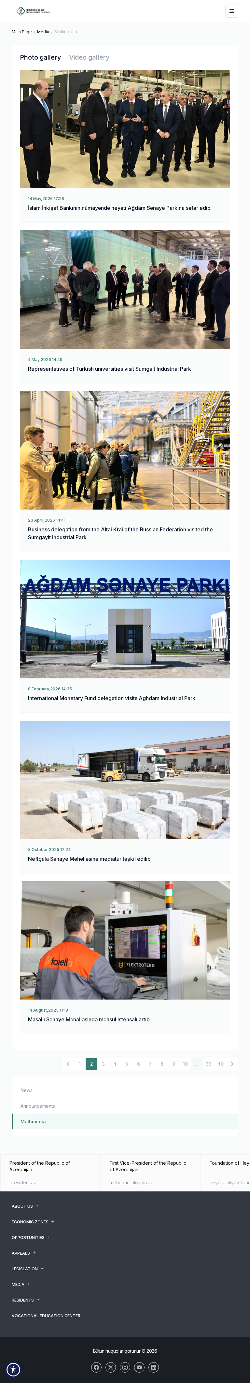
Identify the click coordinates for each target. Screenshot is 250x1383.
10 (185, 1064)
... (197, 1064)
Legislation (25, 1268)
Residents (23, 1300)
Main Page (22, 31)
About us (22, 1206)
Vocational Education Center (46, 1315)
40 (220, 1064)
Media (43, 31)
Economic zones (30, 1221)
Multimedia (33, 1121)
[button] (13, 1369)
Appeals (21, 1253)
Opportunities (28, 1237)
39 (209, 1064)
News (27, 1090)
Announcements (38, 1106)
